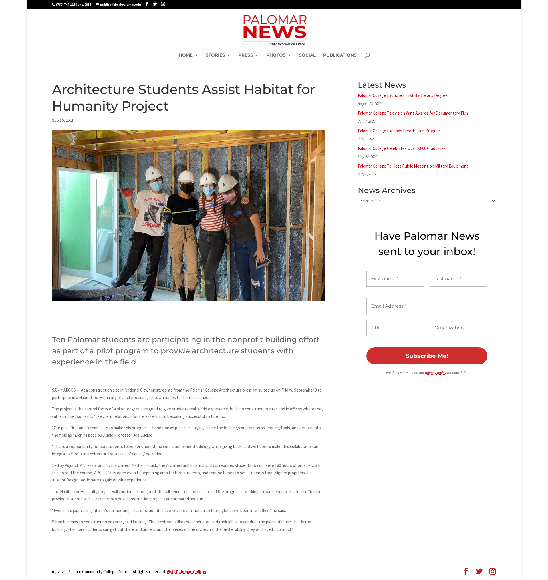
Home (186, 55)
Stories (215, 55)
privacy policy (435, 372)
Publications (340, 55)
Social (307, 55)
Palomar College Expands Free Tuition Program (399, 130)
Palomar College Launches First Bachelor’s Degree (403, 95)
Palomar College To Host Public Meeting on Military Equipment (413, 166)
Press (245, 55)
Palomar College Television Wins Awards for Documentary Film (413, 113)
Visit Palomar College (187, 571)
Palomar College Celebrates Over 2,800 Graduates (402, 148)
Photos (276, 55)
